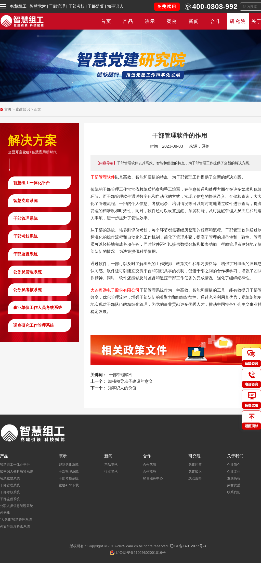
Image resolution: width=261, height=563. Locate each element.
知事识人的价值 (122, 388)
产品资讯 (111, 464)
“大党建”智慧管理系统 (16, 519)
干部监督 (96, 6)
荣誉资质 (233, 485)
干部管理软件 (121, 375)
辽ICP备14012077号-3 (188, 546)
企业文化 (233, 471)
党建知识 (23, 109)
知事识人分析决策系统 (16, 471)
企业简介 (233, 464)
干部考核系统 (25, 236)
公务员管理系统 (27, 272)
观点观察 (195, 478)
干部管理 (57, 6)
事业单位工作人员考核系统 (37, 307)
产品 (4, 456)
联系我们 (233, 492)
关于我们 (235, 456)
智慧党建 (38, 6)
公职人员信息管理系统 (16, 506)
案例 (172, 21)
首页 (106, 21)
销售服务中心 (153, 478)
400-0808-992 (215, 6)
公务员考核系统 (27, 289)
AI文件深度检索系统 (15, 526)
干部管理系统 (25, 218)
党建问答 (195, 464)
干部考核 (76, 6)
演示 (63, 456)
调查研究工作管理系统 (33, 325)
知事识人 (115, 6)
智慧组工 (18, 6)
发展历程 (233, 478)
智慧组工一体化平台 (31, 183)
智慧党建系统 (25, 200)
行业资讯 (111, 471)
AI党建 (5, 513)
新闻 (194, 21)
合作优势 (149, 464)
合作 (216, 21)
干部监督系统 (25, 254)
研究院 (238, 21)
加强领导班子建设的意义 (130, 381)
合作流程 (149, 471)
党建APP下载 (69, 485)
